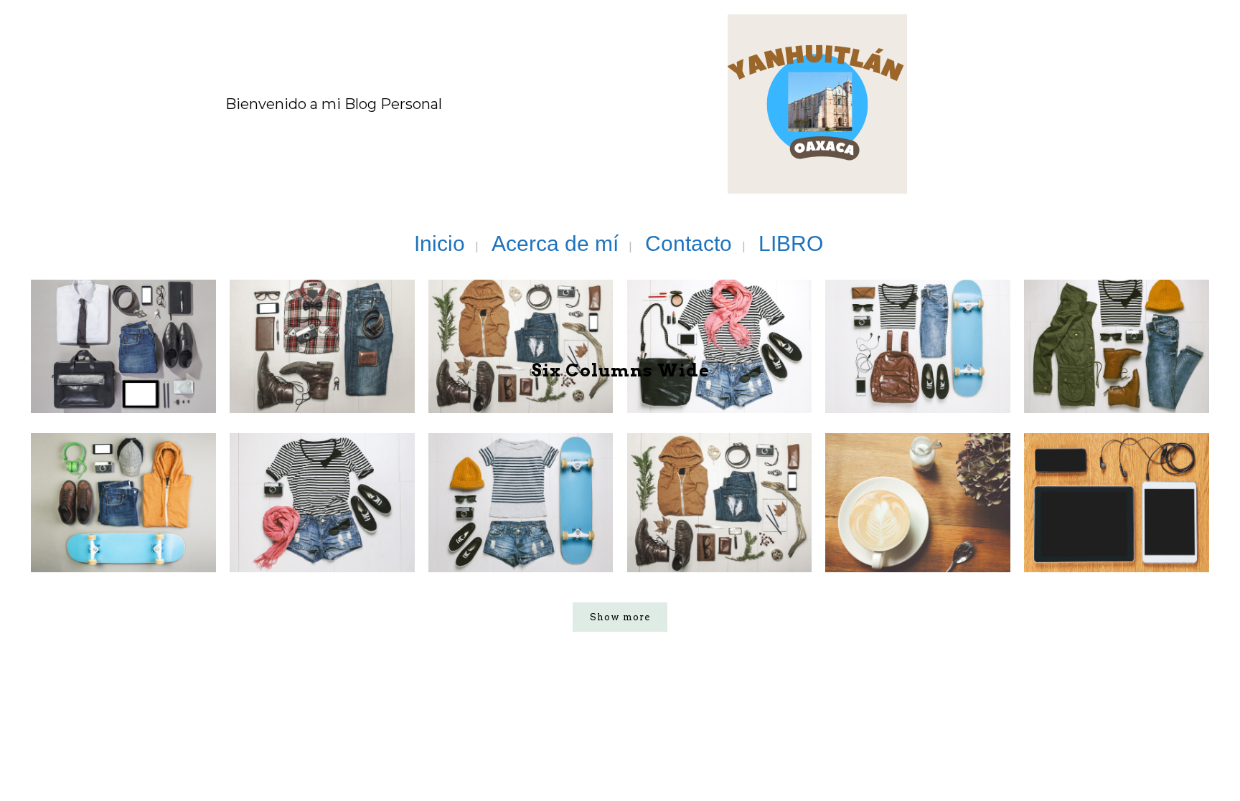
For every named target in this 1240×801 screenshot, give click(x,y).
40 (578, 530)
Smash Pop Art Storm (321, 467)
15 (181, 530)
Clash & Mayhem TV (1117, 467)
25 (380, 530)
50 (1174, 530)
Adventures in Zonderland (520, 467)
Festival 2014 (123, 467)
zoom (59, 530)
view (117, 530)
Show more (620, 617)
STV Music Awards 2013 (719, 467)
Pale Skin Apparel (918, 467)
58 (777, 530)
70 (975, 530)
